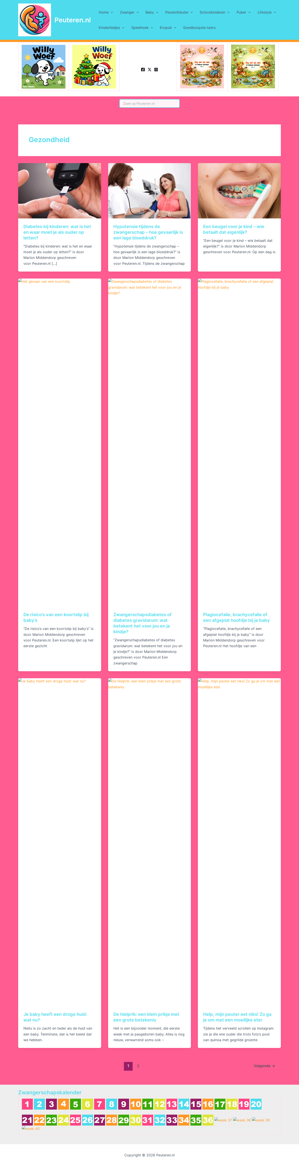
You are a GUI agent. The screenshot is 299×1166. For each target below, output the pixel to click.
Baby (150, 12)
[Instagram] (156, 69)
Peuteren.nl (73, 20)
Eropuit (166, 27)
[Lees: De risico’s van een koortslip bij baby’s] (59, 442)
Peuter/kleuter (176, 12)
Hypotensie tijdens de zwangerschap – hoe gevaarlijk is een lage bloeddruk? (148, 232)
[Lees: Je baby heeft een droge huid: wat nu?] (59, 842)
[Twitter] (149, 69)
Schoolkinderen (212, 12)
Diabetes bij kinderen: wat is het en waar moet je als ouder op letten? (57, 232)
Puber (241, 12)
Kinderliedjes (109, 27)
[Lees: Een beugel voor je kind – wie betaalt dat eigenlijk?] (239, 190)
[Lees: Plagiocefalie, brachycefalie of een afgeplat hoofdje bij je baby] (239, 442)
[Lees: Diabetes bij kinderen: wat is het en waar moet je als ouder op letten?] (59, 190)
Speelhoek (140, 27)
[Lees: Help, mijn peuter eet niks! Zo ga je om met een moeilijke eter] (239, 842)
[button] (111, 12)
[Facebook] (143, 69)
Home (104, 12)
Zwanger (127, 12)
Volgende (264, 1065)
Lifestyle (265, 12)
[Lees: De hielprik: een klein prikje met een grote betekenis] (149, 842)
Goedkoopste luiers (199, 27)
